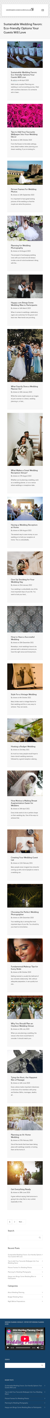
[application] (25, 1338)
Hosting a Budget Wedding (23, 747)
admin (15, 80)
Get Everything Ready (21, 1189)
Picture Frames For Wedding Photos (20, 1267)
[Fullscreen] (42, 1347)
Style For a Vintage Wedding (24, 694)
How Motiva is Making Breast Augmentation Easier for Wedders (24, 803)
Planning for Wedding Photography (19, 1272)
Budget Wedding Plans (15, 1297)
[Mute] (38, 1347)
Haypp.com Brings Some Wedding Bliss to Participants (22, 1277)
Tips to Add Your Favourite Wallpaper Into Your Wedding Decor (24, 134)
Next (20, 1222)
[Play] (8, 1347)
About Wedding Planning (16, 1292)
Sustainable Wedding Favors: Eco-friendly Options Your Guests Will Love (24, 74)
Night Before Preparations (16, 1301)
